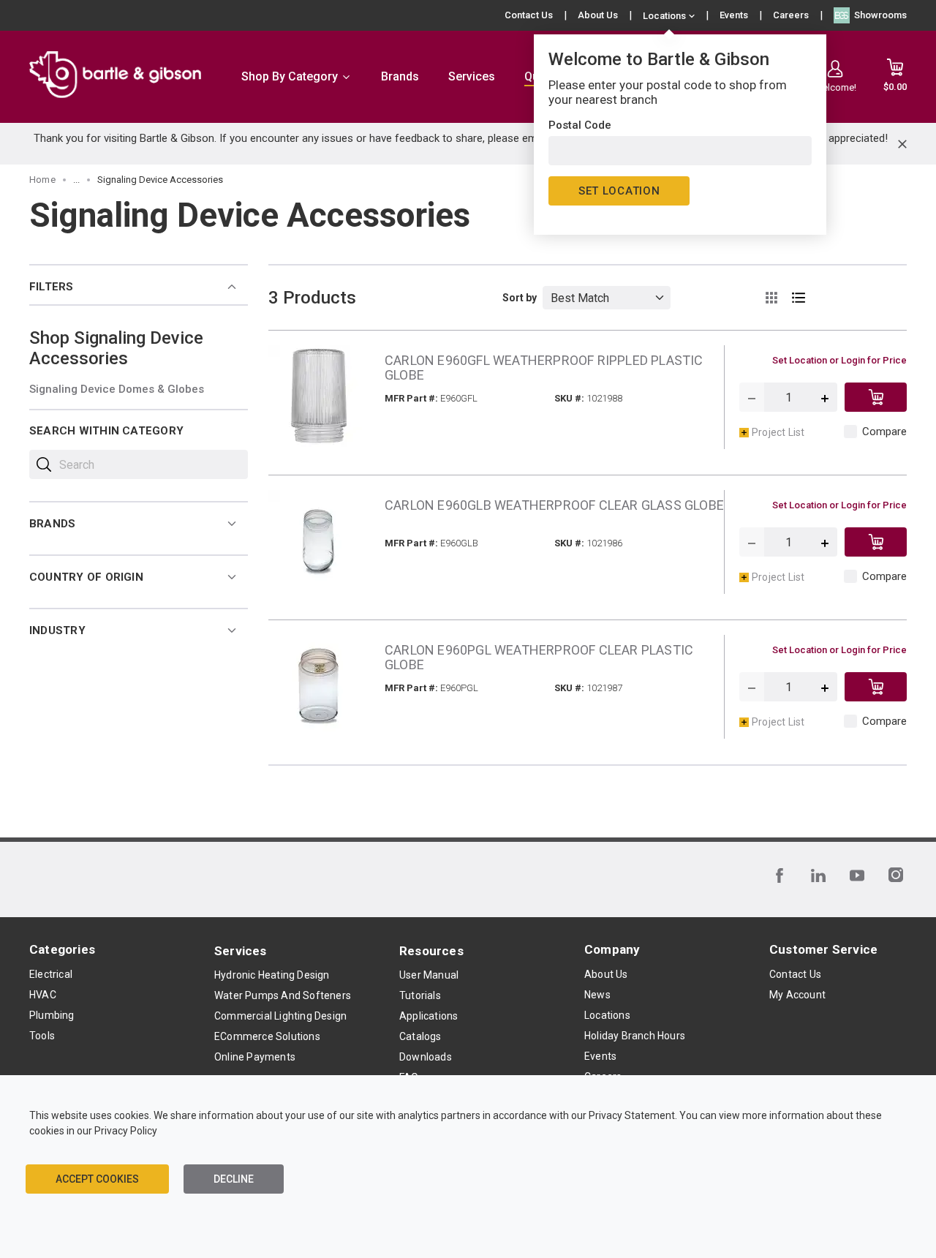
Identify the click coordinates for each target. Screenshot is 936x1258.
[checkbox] (850, 431)
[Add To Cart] (876, 397)
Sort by (519, 298)
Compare (884, 431)
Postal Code (579, 125)
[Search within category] (43, 464)
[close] (902, 144)
